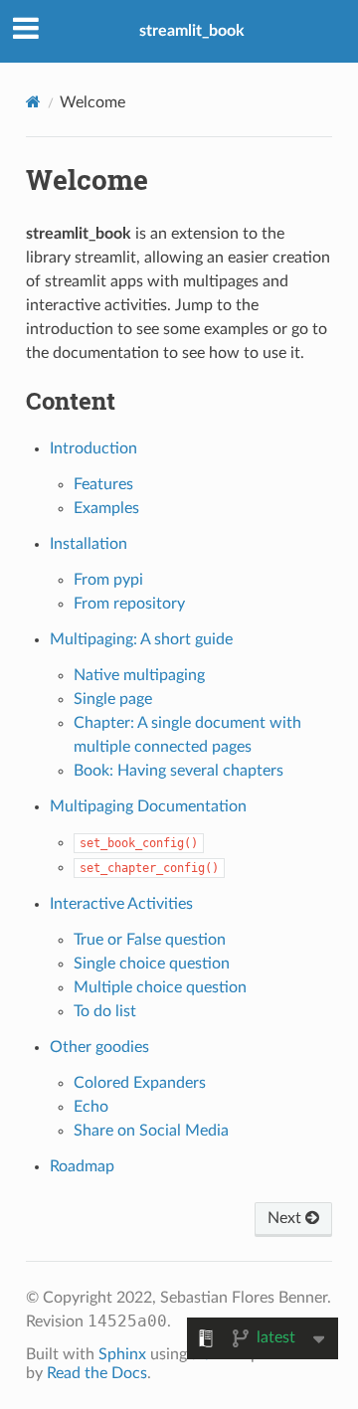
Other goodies (99, 1047)
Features (103, 484)
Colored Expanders (140, 1083)
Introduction (93, 448)
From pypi (108, 580)
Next (286, 1218)
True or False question (150, 940)
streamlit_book (192, 31)
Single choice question (152, 963)
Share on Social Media (151, 1131)
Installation (88, 544)
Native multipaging (139, 675)
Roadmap (82, 1166)
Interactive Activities (121, 904)
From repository (129, 604)
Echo (91, 1107)
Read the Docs (97, 1373)
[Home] (33, 101)
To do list (105, 1011)
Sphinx (122, 1354)
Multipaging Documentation (148, 806)
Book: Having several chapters (178, 771)
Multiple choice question (160, 987)
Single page (113, 699)
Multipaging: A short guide (141, 639)
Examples (106, 508)
